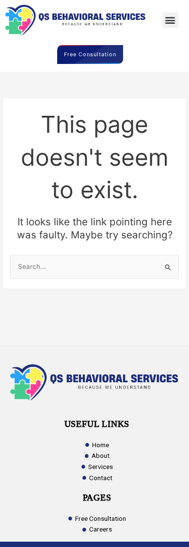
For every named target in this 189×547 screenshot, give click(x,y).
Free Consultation (90, 54)
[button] (170, 20)
